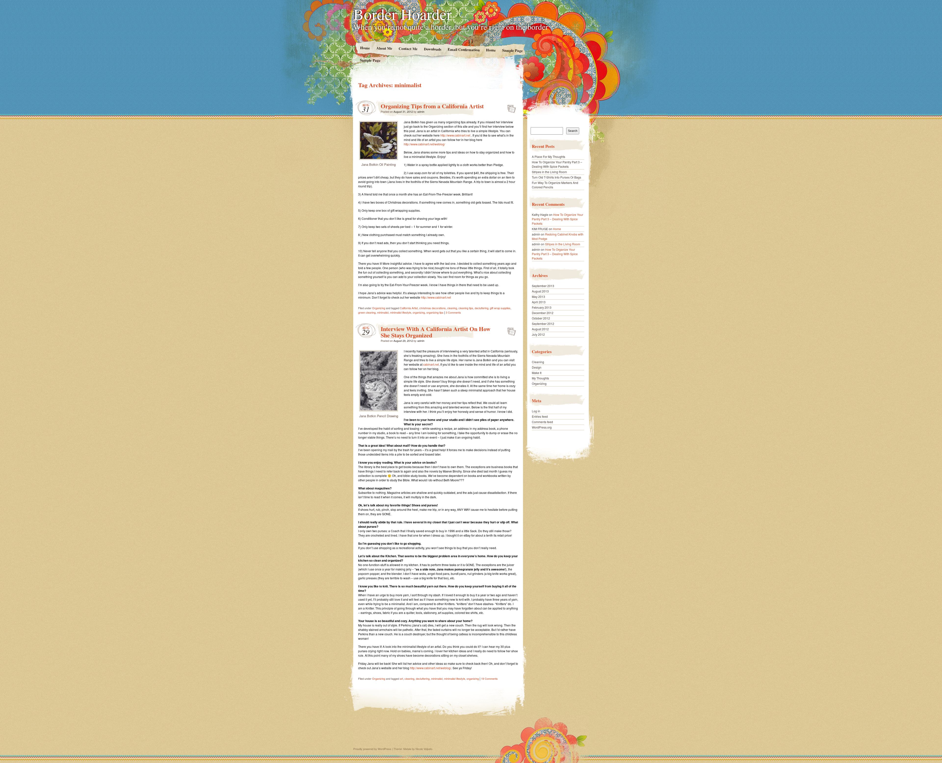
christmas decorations (432, 308)
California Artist (409, 308)
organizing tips (435, 312)
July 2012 (538, 334)
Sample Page (512, 50)
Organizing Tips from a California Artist (432, 106)
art (401, 678)
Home (365, 48)
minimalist (383, 312)
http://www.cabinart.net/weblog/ (424, 144)
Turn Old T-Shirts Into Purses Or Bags (556, 177)
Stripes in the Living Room (549, 172)
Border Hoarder (402, 13)
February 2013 (541, 307)
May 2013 (538, 296)
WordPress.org (542, 427)
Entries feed (540, 416)
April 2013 (539, 302)
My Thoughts (540, 378)
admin (420, 111)
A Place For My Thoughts (548, 156)
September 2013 (543, 286)
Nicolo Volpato (424, 749)
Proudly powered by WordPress (372, 749)
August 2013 (540, 291)
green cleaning (367, 312)
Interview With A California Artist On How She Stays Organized (435, 331)
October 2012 (541, 318)
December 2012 (542, 313)
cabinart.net (431, 364)
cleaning (452, 308)
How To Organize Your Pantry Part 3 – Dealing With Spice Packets (557, 164)
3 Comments (453, 312)
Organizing (378, 308)
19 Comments (489, 678)
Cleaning (538, 362)
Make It (536, 373)
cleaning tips (465, 308)
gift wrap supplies (500, 308)
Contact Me (407, 48)
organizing (419, 312)
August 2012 (540, 329)
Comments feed (542, 422)
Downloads (432, 49)
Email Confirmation (463, 49)
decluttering (481, 308)
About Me (384, 48)
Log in (536, 411)
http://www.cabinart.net (455, 135)
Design (536, 367)
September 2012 (543, 323)
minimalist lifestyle (400, 312)
